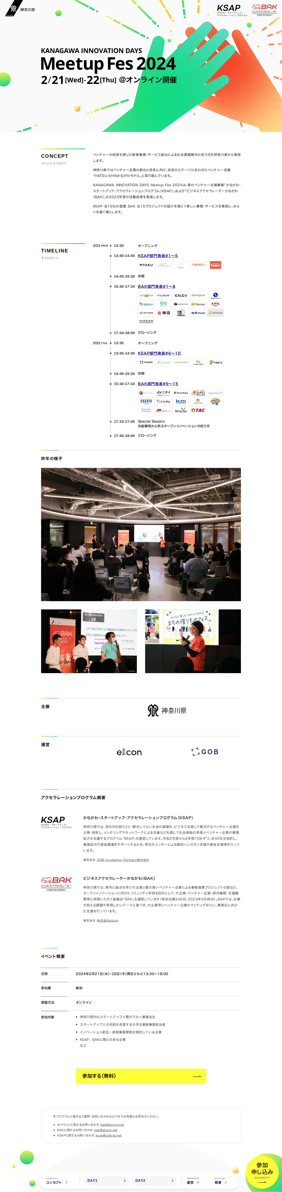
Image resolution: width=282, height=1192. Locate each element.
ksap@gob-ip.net (109, 1135)
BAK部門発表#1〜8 (156, 286)
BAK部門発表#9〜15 (158, 384)
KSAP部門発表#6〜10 (159, 353)
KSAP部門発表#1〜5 (158, 256)
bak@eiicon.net (112, 1124)
